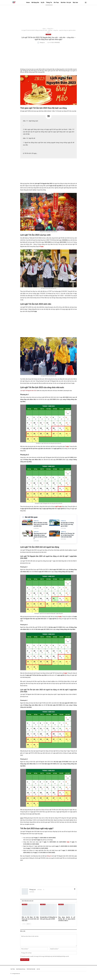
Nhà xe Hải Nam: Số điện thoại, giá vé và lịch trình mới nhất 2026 (41, 524)
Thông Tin (49, 2)
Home (28, 2)
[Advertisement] (48, 16)
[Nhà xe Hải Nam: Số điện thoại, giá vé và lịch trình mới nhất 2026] (30, 910)
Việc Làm (75, 2)
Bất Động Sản (35, 2)
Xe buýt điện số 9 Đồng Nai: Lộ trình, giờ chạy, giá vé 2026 (67, 524)
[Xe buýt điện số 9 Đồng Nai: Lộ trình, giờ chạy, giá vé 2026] (48, 910)
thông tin (49, 856)
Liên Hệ (38, 969)
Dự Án (42, 2)
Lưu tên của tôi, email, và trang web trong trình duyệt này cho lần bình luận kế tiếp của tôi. (45, 956)
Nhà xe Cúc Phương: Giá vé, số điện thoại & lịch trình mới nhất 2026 (67, 535)
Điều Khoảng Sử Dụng (20, 969)
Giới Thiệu (13, 969)
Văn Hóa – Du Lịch (66, 2)
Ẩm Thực (56, 2)
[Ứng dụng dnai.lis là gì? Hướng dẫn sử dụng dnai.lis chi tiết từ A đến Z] (66, 910)
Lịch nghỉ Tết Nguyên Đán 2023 (28, 390)
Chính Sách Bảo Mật (31, 969)
